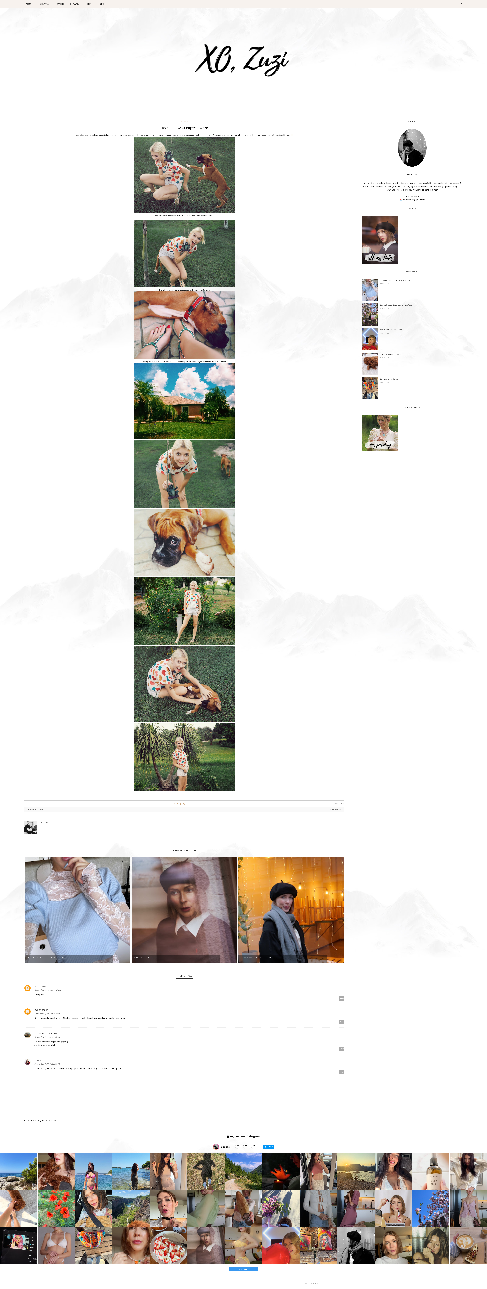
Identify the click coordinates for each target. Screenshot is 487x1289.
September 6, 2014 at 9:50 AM (47, 1037)
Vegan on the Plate (46, 1033)
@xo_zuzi (233, 1136)
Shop (102, 4)
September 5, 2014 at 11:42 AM (47, 990)
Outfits (60, 4)
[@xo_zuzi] (216, 1146)
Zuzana (45, 822)
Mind (89, 4)
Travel (76, 4)
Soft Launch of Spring (389, 379)
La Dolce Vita (248, 958)
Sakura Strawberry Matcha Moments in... (156, 958)
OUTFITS (184, 122)
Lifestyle (44, 4)
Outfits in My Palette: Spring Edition (395, 280)
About (28, 4)
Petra (37, 1060)
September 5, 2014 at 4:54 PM (47, 1013)
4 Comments (338, 804)
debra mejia (41, 1010)
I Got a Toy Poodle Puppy (390, 354)
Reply (342, 998)
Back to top (310, 1284)
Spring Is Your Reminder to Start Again (396, 305)
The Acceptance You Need (391, 329)
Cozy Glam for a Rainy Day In (43, 958)
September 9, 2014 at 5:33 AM (47, 1064)
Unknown (40, 986)
